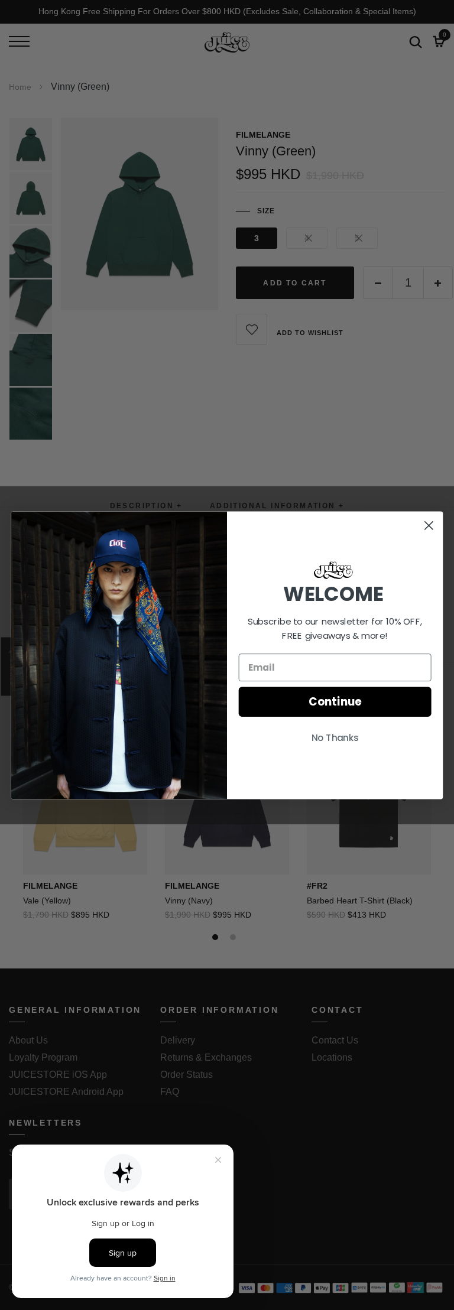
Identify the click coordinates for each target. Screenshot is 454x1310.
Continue (335, 701)
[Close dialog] (429, 525)
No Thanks (335, 738)
